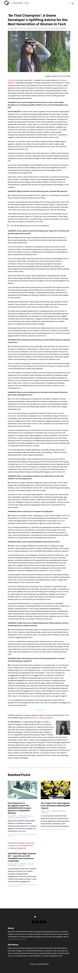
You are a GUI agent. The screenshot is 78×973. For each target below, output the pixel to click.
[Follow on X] (37, 921)
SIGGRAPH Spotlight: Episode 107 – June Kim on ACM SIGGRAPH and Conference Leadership (22, 857)
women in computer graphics (41, 718)
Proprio (64, 346)
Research (18, 817)
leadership (19, 885)
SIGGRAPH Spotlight (13, 886)
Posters (10, 834)
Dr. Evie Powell (13, 80)
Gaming (50, 28)
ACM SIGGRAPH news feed (17, 939)
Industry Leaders (60, 28)
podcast (25, 885)
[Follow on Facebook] (33, 921)
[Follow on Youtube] (44, 921)
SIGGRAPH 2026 (22, 834)
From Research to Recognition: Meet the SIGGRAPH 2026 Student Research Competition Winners (19, 808)
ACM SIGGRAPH (12, 865)
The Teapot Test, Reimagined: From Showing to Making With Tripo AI (55, 805)
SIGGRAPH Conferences (18, 28)
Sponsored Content (55, 829)
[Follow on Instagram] (40, 921)
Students (25, 817)
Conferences (42, 28)
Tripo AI (63, 829)
